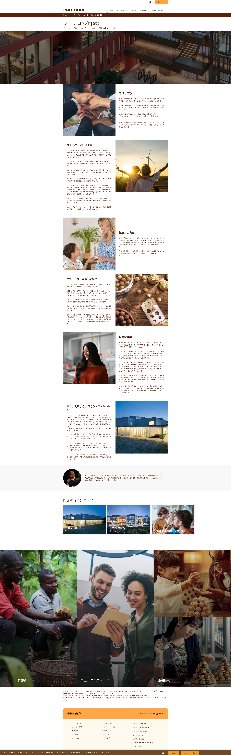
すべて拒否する (173, 753)
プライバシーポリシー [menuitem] (109, 727)
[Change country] (151, 2)
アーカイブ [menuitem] (106, 738)
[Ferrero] (74, 10)
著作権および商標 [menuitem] (138, 735)
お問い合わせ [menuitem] (160, 2)
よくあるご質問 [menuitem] (107, 723)
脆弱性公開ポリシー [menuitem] (139, 739)
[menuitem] (142, 724)
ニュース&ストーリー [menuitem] (156, 10)
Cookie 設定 (160, 753)
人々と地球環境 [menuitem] (122, 10)
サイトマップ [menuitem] (106, 734)
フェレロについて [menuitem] (107, 10)
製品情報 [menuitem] (133, 10)
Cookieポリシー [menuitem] (107, 731)
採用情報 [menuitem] (143, 10)
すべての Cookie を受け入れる (190, 753)
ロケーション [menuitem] (137, 747)
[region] (115, 752)
